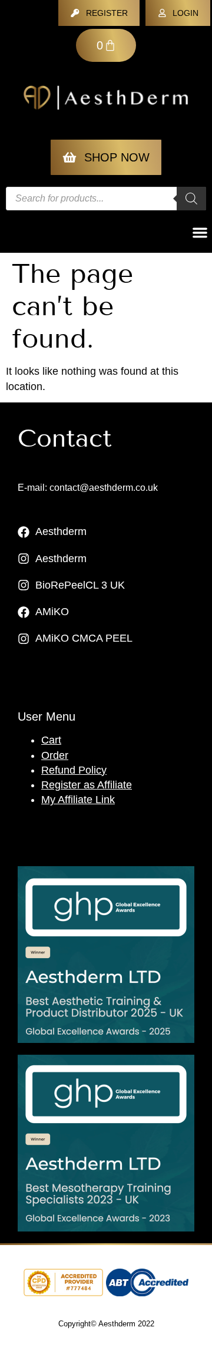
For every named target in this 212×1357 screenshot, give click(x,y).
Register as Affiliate (86, 785)
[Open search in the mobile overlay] (106, 198)
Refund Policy (74, 770)
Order (54, 755)
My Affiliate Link (78, 799)
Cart (51, 740)
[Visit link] (106, 954)
